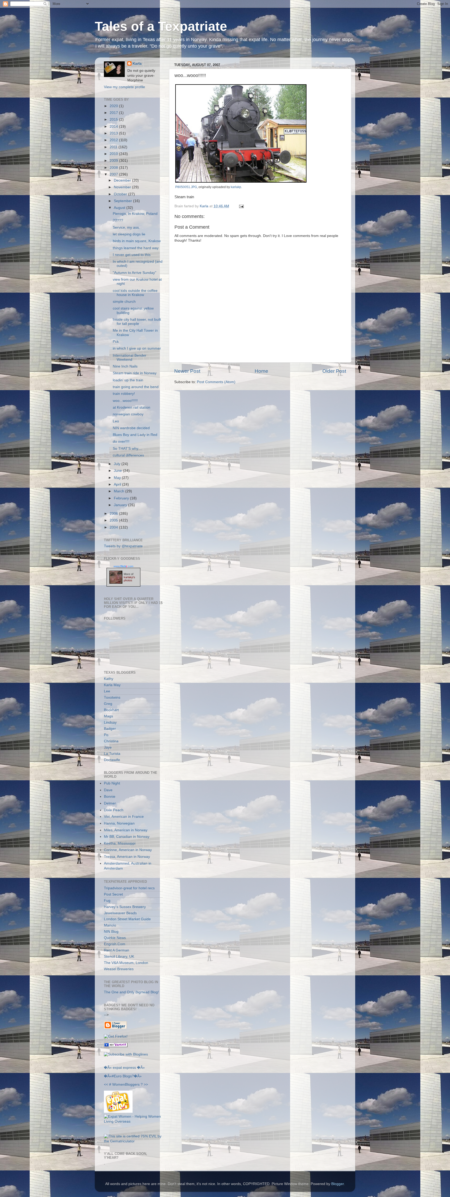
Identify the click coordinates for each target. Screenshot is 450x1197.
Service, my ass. (126, 227)
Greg (108, 704)
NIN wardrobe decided (131, 428)
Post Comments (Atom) (216, 382)
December (123, 180)
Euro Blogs (123, 1076)
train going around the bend (136, 387)
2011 (114, 147)
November (123, 187)
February (122, 498)
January (121, 505)
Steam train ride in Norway (135, 373)
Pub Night (112, 783)
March (119, 491)
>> (146, 1084)
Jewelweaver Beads (120, 913)
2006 (114, 514)
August (120, 208)
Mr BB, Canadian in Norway (126, 837)
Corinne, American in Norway (128, 850)
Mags (108, 716)
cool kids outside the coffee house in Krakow (135, 293)
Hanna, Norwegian (119, 823)
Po (106, 735)
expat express (124, 1068)
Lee (107, 691)
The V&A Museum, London (126, 963)
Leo (116, 421)
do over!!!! (121, 441)
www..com (123, 566)
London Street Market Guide (127, 919)
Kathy (108, 679)
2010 (114, 154)
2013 (114, 133)
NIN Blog (111, 932)
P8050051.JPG (186, 187)
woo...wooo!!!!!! (125, 401)
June (118, 471)
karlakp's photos (129, 579)
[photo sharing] (241, 181)
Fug (107, 901)
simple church (124, 302)
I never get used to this (132, 255)
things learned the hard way (136, 248)
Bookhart (111, 710)
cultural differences (128, 455)
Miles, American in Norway (125, 830)
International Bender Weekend (129, 357)
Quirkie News (115, 938)
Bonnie (109, 797)
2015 (114, 119)
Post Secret (113, 894)
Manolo (110, 925)
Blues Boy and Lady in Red (135, 435)
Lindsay (110, 722)
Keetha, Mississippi (119, 843)
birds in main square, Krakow (137, 241)
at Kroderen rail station (131, 407)
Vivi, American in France (124, 817)
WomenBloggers (126, 1084)
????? (118, 220)
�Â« (108, 1068)
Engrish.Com (114, 944)
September (123, 201)
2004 (114, 527)
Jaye (108, 747)
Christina (111, 741)
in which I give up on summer (137, 348)
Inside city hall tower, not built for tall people (137, 322)
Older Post (334, 371)
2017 (114, 113)
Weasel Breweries (119, 969)
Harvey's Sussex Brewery (125, 907)
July (117, 464)
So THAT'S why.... (127, 449)
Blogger (337, 1184)
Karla (137, 64)
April (118, 484)
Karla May (112, 685)
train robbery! (124, 394)
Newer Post (187, 371)
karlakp (236, 187)
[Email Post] (240, 206)
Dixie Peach (113, 810)
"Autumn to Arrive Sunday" (134, 273)
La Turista (112, 754)
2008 (114, 168)
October (121, 194)
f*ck (116, 342)
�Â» (141, 1068)
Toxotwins (112, 697)
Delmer (110, 803)
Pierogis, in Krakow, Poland (135, 214)
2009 (114, 161)
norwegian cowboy (128, 414)
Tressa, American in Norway (127, 857)
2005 (114, 520)
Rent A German (116, 950)
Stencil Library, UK (119, 956)
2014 (114, 126)
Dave (108, 790)
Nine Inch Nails (125, 366)
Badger (110, 729)
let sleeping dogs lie (129, 234)
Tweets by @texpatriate (123, 546)
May (118, 478)
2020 (114, 106)
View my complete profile (124, 87)
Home (261, 371)
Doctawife (112, 760)
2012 (114, 140)
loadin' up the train (128, 380)
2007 (114, 174)
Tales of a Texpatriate (161, 26)
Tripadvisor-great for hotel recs (129, 888)
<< (106, 1084)
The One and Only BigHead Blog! (131, 992)
